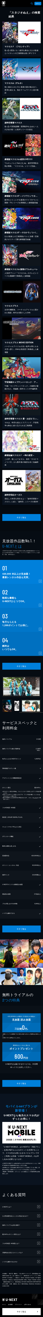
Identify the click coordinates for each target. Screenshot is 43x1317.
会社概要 (10, 1304)
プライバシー (18, 1304)
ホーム (4, 1304)
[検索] (31, 3)
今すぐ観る (21, 517)
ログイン (38, 3)
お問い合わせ (27, 1304)
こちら (35, 797)
